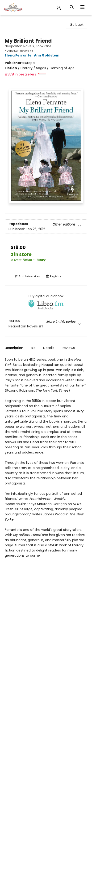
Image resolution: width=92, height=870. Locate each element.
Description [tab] (14, 347)
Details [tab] (48, 347)
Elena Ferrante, (19, 55)
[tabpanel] (46, 463)
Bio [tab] (33, 347)
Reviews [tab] (68, 347)
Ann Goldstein (46, 55)
